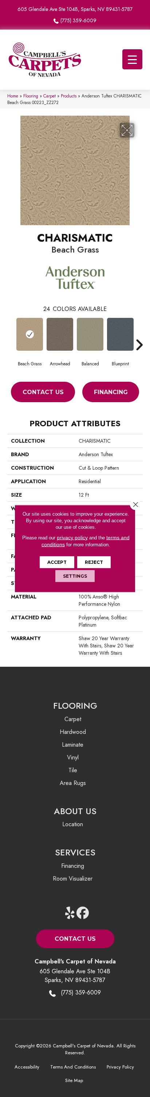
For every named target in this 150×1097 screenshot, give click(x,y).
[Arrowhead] (60, 334)
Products (68, 96)
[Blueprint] (120, 334)
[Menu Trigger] (132, 59)
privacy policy (72, 537)
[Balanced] (90, 334)
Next (139, 334)
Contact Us (43, 392)
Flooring (30, 96)
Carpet (49, 96)
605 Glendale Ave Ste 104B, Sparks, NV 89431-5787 (75, 9)
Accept (57, 562)
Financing (111, 392)
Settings (75, 576)
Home (12, 96)
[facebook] (83, 913)
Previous (10, 334)
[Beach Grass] (30, 334)
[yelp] (70, 913)
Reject (94, 562)
